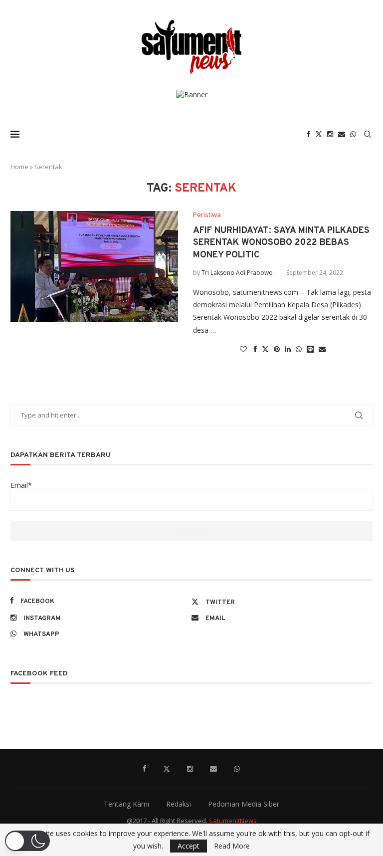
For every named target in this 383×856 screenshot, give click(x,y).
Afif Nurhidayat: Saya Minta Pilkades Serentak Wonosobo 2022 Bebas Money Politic (281, 243)
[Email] (341, 134)
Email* (21, 485)
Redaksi (178, 804)
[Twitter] (318, 134)
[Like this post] (243, 349)
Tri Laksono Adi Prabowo (237, 272)
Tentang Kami (126, 804)
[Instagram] (330, 134)
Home (19, 166)
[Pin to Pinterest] (277, 349)
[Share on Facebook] (255, 349)
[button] (27, 841)
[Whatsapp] (353, 134)
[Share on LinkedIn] (288, 349)
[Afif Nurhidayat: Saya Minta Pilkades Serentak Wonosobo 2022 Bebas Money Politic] (94, 267)
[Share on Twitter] (265, 349)
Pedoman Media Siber (243, 804)
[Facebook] (308, 134)
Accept (188, 846)
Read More (232, 846)
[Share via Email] (322, 349)
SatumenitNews (233, 820)
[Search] (368, 134)
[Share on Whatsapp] (299, 349)
